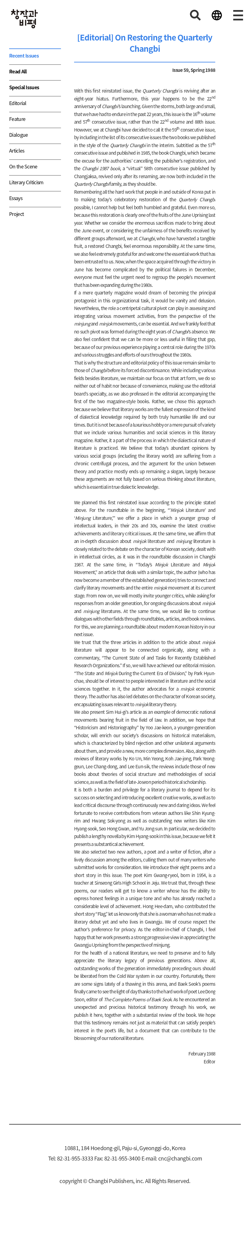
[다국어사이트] (217, 15)
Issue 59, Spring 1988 (193, 70)
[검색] (195, 15)
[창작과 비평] (24, 18)
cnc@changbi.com (180, 1158)
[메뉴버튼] (238, 15)
